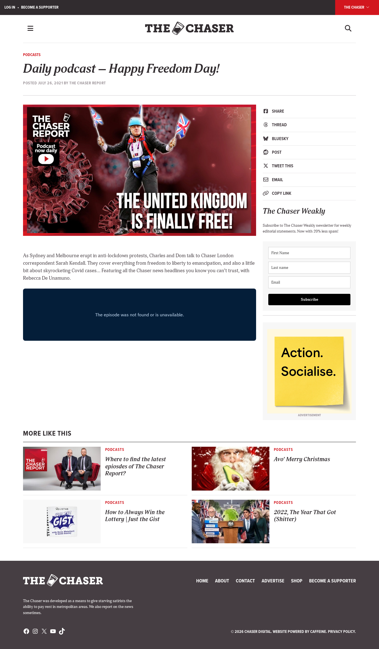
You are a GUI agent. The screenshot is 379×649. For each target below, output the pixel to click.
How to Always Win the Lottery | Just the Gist (135, 516)
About (222, 580)
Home (202, 580)
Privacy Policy (341, 631)
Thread (279, 125)
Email (277, 179)
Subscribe (309, 299)
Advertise (273, 580)
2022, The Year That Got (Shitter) (305, 516)
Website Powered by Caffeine (299, 631)
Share (277, 111)
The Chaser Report (87, 83)
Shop (296, 580)
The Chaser (354, 7)
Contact (245, 580)
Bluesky (280, 138)
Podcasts (32, 55)
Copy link (281, 193)
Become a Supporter (40, 7)
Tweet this (282, 166)
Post (276, 152)
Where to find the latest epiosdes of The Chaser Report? (135, 466)
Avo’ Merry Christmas (302, 459)
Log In (9, 7)
